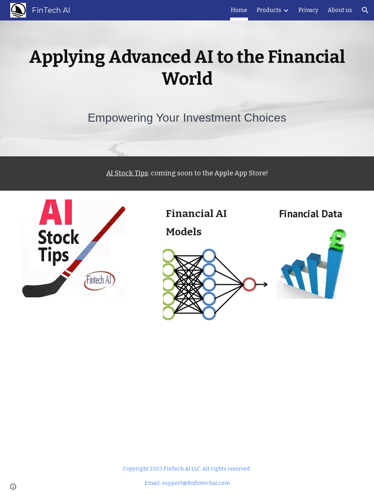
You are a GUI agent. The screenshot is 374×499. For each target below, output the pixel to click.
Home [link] (239, 10)
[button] (365, 10)
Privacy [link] (308, 10)
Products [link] (269, 10)
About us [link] (340, 10)
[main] (187, 68)
